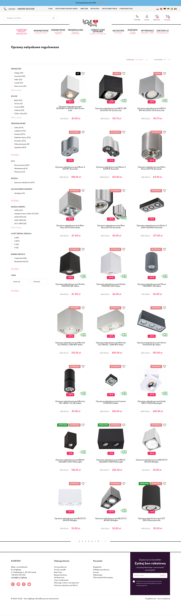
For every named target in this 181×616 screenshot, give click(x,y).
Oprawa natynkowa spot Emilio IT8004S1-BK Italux (70, 285)
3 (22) (16, 244)
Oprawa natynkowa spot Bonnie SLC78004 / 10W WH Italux (70, 344)
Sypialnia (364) (20, 147)
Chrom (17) (18, 104)
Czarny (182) (19, 107)
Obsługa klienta (61, 561)
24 (164, 59)
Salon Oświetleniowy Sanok (66, 8)
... (101, 541)
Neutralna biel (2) (21, 261)
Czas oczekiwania (61, 580)
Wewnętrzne (41, 32)
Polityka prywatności (101, 570)
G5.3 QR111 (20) (20, 223)
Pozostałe (97, 561)
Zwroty (96, 572)
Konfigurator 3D (126, 8)
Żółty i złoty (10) (20, 113)
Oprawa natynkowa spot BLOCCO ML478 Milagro (70, 519)
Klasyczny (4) (19, 172)
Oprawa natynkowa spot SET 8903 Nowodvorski (151, 519)
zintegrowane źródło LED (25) (26, 214)
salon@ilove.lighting (19, 577)
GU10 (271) (18, 210)
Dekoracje (162, 32)
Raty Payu (58, 572)
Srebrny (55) (19, 110)
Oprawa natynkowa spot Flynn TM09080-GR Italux (151, 285)
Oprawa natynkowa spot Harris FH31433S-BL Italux (151, 344)
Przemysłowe (75, 32)
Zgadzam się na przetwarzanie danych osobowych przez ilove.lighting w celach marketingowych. (149, 583)
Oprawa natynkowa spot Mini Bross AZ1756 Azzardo (151, 168)
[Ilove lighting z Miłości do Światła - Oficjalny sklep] (90, 23)
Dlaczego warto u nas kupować (66, 583)
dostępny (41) (19, 193)
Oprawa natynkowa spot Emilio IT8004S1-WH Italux (110, 285)
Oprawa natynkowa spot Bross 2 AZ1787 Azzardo (70, 168)
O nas (50, 8)
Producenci (94, 8)
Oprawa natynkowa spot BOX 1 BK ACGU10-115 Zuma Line (111, 109)
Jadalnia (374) (20, 131)
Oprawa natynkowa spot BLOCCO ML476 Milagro (151, 461)
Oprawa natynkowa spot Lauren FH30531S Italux (111, 402)
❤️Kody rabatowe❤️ (109, 8)
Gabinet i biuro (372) (22, 137)
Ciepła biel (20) (20, 258)
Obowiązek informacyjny (103, 577)
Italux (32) (18, 79)
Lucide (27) (18, 83)
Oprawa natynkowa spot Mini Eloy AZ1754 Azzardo (70, 226)
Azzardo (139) (19, 76)
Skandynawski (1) (20, 168)
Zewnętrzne (58, 32)
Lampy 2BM (84, 8)
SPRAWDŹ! (100, 3)
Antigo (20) (18, 73)
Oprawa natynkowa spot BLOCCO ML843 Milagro (111, 519)
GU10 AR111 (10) (20, 220)
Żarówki (133, 32)
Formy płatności (60, 567)
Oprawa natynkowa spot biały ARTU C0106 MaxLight (152, 402)
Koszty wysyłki (60, 570)
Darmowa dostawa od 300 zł (66, 585)
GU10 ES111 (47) (20, 217)
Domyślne (139, 59)
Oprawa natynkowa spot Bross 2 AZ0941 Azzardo (111, 168)
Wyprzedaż (147, 32)
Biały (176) (18, 100)
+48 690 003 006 (25, 9)
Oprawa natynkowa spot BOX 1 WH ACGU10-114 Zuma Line (151, 109)
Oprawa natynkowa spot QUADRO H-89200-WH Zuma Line (70, 108)
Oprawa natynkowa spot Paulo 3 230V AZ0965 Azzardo (152, 226)
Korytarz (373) (20, 141)
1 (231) (16, 238)
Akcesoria (118, 32)
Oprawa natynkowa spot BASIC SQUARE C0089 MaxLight (110, 461)
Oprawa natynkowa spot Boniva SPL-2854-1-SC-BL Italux (70, 402)
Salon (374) (18, 128)
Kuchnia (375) (19, 134)
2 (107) (17, 241)
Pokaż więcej (16, 90)
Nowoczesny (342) (21, 165)
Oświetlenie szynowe (97, 32)
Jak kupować (59, 577)
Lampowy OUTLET (21, 32)
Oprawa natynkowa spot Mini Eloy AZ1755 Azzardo (111, 226)
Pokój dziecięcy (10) (21, 144)
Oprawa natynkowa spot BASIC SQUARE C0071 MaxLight (70, 461)
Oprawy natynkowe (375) (24, 182)
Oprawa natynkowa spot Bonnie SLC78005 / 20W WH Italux (111, 344)
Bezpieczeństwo (60, 575)
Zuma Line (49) (20, 86)
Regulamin (97, 567)
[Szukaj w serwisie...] (53, 18)
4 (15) (16, 248)
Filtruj (15, 155)
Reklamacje (97, 575)
